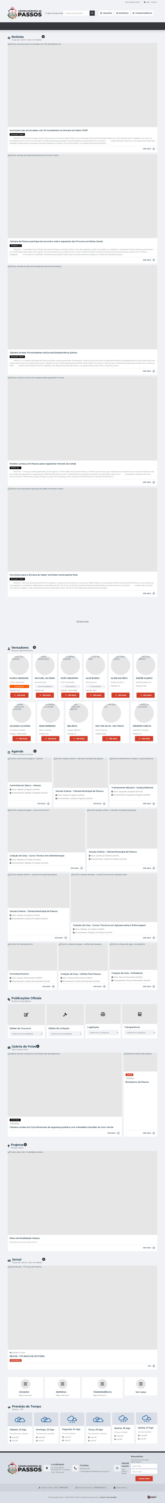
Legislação (93, 1027)
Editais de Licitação (59, 1028)
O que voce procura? (54, 13)
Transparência (132, 1027)
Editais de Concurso (20, 1028)
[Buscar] (92, 13)
